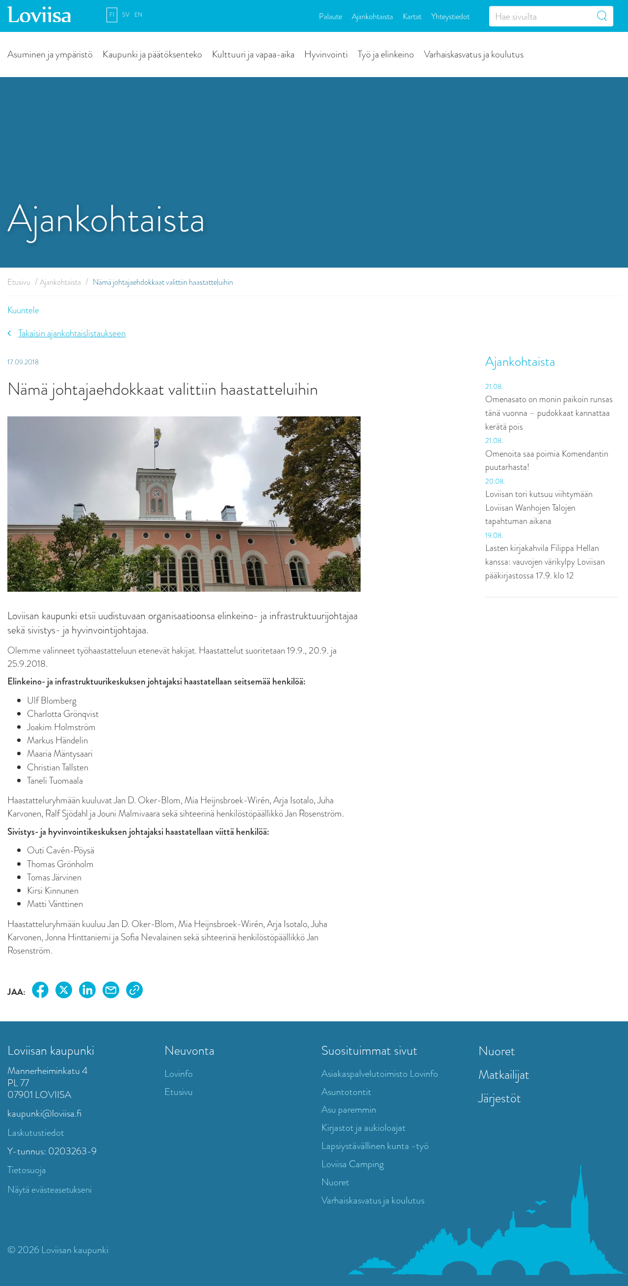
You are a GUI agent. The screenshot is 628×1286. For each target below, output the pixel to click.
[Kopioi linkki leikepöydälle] (134, 992)
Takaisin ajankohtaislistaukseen (72, 333)
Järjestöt (499, 1098)
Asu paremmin (348, 1109)
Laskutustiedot (35, 1132)
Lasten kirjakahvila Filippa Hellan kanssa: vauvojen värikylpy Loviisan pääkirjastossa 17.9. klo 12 (545, 561)
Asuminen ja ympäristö (50, 54)
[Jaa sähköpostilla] (111, 992)
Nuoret (335, 1182)
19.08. (494, 535)
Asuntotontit (346, 1092)
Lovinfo (178, 1074)
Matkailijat (503, 1074)
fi (111, 14)
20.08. (495, 481)
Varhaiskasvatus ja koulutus (473, 54)
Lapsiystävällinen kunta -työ (375, 1146)
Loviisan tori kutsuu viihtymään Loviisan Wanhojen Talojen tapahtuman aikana (539, 507)
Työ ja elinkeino (386, 54)
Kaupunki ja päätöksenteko (152, 54)
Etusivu (18, 282)
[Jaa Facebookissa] (40, 992)
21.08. (494, 386)
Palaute (330, 16)
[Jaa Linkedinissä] (87, 992)
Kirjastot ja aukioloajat (363, 1128)
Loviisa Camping (352, 1164)
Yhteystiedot (450, 16)
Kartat (412, 16)
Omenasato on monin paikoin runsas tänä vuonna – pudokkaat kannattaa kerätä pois (549, 413)
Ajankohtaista (372, 16)
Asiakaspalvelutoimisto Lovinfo (379, 1074)
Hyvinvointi (326, 54)
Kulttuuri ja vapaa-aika (253, 54)
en (138, 14)
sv (126, 14)
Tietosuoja (26, 1170)
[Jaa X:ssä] (64, 992)
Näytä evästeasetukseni (49, 1189)
